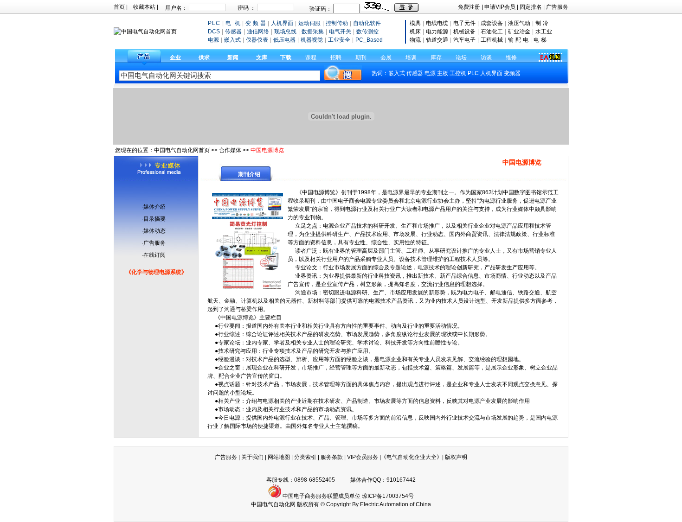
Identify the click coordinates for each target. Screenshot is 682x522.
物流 (415, 40)
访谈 (486, 57)
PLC (473, 73)
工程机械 (492, 40)
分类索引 (305, 457)
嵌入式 (396, 73)
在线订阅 (154, 255)
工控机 (459, 73)
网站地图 (279, 457)
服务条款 (332, 457)
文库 (261, 57)
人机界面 (491, 73)
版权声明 (456, 457)
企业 (175, 57)
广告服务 (557, 7)
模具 (415, 23)
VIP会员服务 (362, 457)
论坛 (461, 57)
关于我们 (253, 457)
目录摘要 (154, 219)
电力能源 (437, 31)
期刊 (361, 57)
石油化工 (492, 31)
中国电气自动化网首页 (182, 150)
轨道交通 (437, 40)
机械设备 (464, 31)
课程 (310, 57)
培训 (411, 57)
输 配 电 (518, 40)
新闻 (232, 57)
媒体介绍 (154, 207)
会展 (386, 57)
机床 (415, 31)
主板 (442, 73)
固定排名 (531, 7)
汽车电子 (464, 40)
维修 (511, 57)
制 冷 (541, 23)
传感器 (414, 73)
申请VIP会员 (499, 7)
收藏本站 (144, 7)
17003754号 (398, 496)
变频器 (512, 73)
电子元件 (464, 23)
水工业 (543, 31)
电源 (430, 73)
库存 (436, 57)
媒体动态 (154, 231)
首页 (119, 7)
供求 (204, 57)
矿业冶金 (519, 31)
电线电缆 (437, 23)
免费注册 (469, 7)
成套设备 (492, 23)
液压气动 (519, 23)
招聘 (335, 57)
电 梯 (540, 40)
